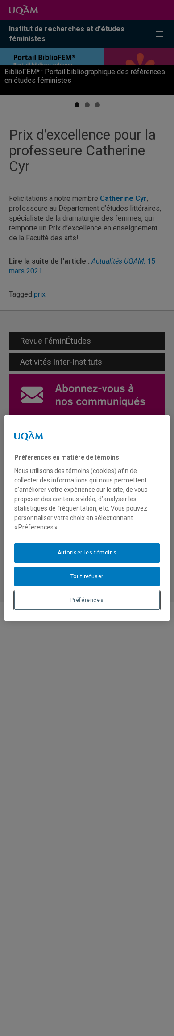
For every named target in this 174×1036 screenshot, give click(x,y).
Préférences (87, 600)
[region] (87, 518)
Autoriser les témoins (87, 553)
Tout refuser (87, 576)
